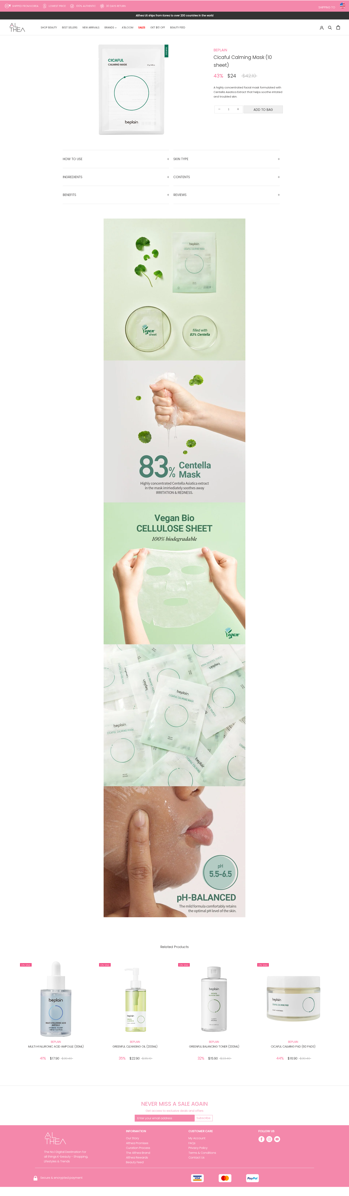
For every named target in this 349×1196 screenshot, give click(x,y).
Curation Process (138, 1148)
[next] (172, 89)
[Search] (330, 27)
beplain (220, 50)
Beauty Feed (135, 1162)
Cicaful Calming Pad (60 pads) (293, 1046)
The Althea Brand (138, 1153)
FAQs (191, 1143)
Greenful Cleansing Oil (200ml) (135, 1046)
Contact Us (196, 1157)
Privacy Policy (198, 1148)
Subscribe (203, 1118)
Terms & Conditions (202, 1153)
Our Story (132, 1138)
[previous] (104, 89)
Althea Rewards (137, 1157)
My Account (196, 1138)
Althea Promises (137, 1143)
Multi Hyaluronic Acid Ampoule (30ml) (56, 1046)
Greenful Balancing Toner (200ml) (214, 1046)
